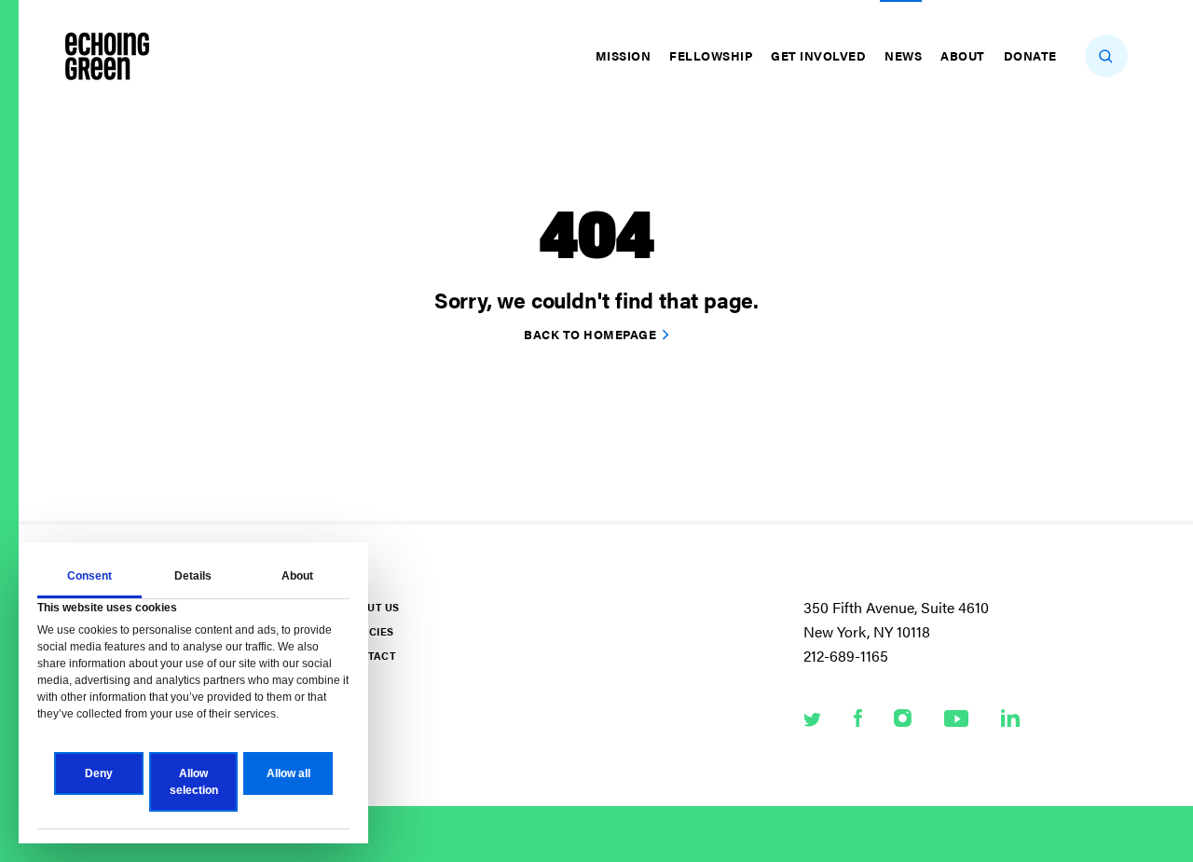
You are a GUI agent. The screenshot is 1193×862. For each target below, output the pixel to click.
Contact (370, 656)
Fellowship (710, 55)
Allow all (288, 773)
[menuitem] (626, 56)
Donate (1030, 55)
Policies (369, 631)
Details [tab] (193, 575)
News (903, 55)
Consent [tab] (89, 575)
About (962, 55)
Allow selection (194, 782)
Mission (623, 55)
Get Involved (818, 55)
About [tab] (297, 575)
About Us (372, 607)
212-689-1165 (845, 655)
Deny (99, 773)
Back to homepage (590, 334)
